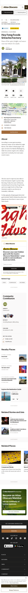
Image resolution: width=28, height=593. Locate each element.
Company (4, 574)
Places (3, 554)
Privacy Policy (9, 273)
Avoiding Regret (7, 322)
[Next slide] (23, 67)
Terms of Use (16, 273)
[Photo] (23, 358)
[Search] (22, 7)
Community (5, 569)
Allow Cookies (14, 586)
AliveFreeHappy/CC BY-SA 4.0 (17, 84)
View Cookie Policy (14, 582)
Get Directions (14, 132)
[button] (6, 90)
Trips (3, 564)
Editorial (4, 559)
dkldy (14, 322)
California (15, 394)
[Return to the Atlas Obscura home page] (9, 7)
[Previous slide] (4, 67)
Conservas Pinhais (7, 467)
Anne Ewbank (14, 424)
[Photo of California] (5, 396)
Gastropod (9, 49)
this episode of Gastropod (10, 195)
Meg (17, 322)
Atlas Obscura (14, 432)
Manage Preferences (14, 590)
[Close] (26, 578)
